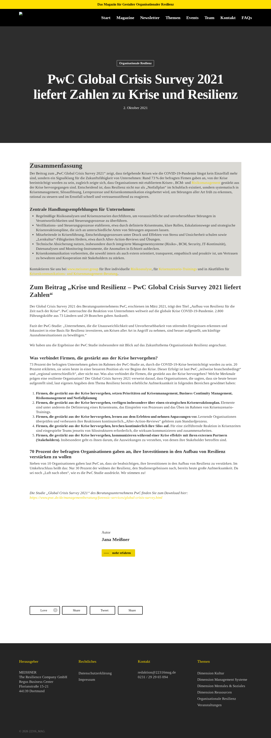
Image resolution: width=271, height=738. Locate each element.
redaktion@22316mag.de (157, 672)
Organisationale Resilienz (135, 63)
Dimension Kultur (210, 673)
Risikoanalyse (141, 269)
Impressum (87, 680)
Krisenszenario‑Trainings (178, 269)
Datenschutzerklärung (95, 673)
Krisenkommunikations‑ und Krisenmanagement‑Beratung (74, 274)
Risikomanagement (206, 183)
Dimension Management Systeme (222, 680)
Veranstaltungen (209, 705)
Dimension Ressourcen (214, 692)
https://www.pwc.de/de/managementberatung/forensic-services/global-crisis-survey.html (96, 498)
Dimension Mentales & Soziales (221, 686)
